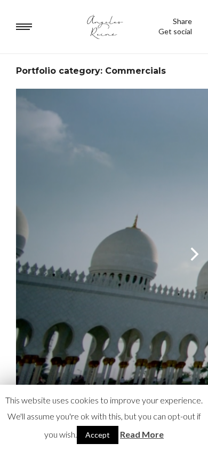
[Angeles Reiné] (104, 27)
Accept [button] (97, 434)
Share (182, 21)
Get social (175, 31)
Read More (142, 434)
